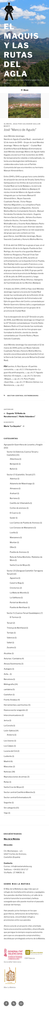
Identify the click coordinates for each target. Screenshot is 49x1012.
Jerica (6, 720)
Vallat (9, 642)
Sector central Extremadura (23, 396)
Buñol (12, 469)
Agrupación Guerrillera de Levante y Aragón (23, 445)
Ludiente (8, 756)
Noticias (7, 772)
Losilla (13, 532)
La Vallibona (15, 597)
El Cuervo (14, 513)
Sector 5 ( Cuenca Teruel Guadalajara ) (23, 613)
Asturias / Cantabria (12, 658)
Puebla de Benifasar (19, 607)
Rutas (6, 782)
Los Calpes (9, 746)
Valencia (10, 638)
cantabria (8, 689)
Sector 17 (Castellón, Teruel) (19, 474)
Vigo (6, 813)
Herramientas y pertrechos (16, 705)
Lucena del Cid (10, 751)
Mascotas (8, 766)
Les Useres (9, 741)
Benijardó (14, 464)
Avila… (6, 674)
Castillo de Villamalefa (20, 503)
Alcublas (7, 653)
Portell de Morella (18, 602)
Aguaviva (14, 578)
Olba (12, 547)
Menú (25, 90)
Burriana (13, 498)
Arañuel (13, 493)
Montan (13, 542)
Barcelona (8, 679)
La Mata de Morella (18, 593)
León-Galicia (9, 731)
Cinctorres (14, 588)
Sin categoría (9, 808)
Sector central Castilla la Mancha (18, 792)
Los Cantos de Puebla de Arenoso (25, 523)
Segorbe (7, 802)
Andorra (10, 735)
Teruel (9, 623)
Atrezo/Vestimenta (12, 664)
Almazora (14, 488)
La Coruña (8, 725)
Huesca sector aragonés (14, 710)
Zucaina (10, 647)
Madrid (7, 761)
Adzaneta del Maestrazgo (21, 483)
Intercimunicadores (12, 715)
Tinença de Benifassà (16, 628)
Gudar (12, 518)
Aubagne (8, 669)
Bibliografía (9, 684)
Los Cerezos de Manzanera (22, 528)
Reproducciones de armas (15, 777)
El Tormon (14, 617)
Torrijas (10, 633)
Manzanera (15, 537)
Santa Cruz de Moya (18, 565)
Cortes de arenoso (18, 508)
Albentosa (14, 459)
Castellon (8, 694)
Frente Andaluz (10, 700)
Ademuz (13, 479)
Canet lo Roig (15, 583)
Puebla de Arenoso (18, 552)
